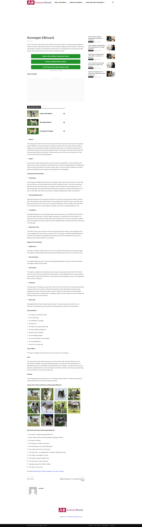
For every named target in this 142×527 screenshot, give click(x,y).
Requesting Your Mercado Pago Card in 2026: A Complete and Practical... (96, 56)
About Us (91, 525)
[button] (113, 2)
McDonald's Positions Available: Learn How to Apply (49, 471)
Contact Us (112, 525)
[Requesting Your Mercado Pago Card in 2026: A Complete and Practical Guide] (111, 56)
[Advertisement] (71, 22)
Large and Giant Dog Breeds (95, 2)
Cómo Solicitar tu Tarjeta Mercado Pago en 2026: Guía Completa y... (95, 38)
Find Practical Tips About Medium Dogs (56, 67)
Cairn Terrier (30, 479)
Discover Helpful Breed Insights (55, 61)
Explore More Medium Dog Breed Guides (55, 56)
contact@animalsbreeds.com (74, 516)
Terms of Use (97, 525)
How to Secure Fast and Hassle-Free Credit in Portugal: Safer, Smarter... (96, 64)
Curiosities (91, 41)
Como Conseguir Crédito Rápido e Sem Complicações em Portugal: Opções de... (96, 47)
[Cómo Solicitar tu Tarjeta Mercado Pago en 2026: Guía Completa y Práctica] (111, 39)
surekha (41, 488)
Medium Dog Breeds (76, 2)
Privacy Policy (105, 525)
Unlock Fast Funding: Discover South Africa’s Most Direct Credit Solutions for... (96, 73)
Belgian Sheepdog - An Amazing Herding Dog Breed (72, 479)
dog (31, 143)
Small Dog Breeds (60, 2)
